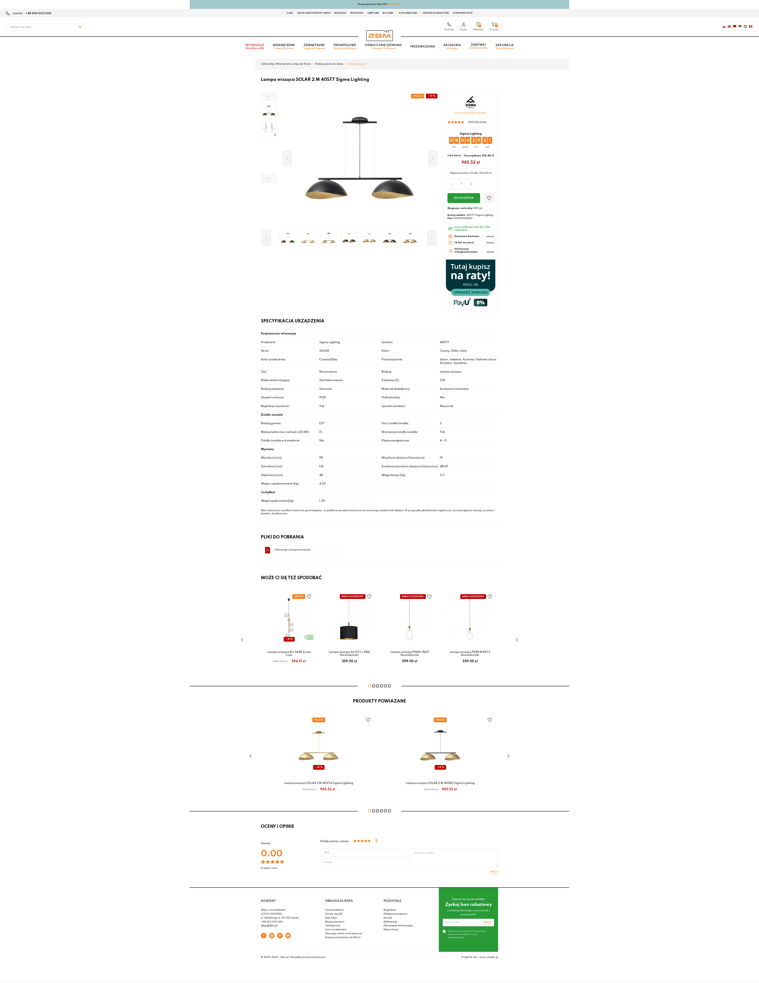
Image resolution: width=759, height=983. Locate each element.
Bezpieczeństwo (335, 922)
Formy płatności (334, 910)
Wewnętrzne (284, 47)
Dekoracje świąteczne (436, 13)
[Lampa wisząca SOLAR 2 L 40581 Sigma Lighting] (410, 238)
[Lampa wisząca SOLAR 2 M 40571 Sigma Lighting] (288, 238)
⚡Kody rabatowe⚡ (408, 13)
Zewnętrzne (314, 47)
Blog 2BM (388, 13)
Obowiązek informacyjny (398, 925)
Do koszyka (464, 198)
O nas (290, 13)
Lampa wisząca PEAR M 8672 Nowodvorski (470, 653)
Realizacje (340, 13)
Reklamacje (390, 922)
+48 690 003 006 (38, 13)
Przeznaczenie (422, 46)
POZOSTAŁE (392, 901)
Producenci (356, 13)
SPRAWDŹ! (394, 4)
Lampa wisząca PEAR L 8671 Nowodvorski (409, 653)
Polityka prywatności (395, 914)
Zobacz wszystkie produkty (471, 113)
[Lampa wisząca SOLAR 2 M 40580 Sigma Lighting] (328, 238)
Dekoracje (505, 47)
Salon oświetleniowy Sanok (313, 13)
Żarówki (478, 46)
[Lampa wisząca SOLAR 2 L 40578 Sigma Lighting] (390, 238)
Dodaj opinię (478, 122)
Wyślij (494, 872)
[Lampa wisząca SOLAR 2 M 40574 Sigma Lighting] (308, 238)
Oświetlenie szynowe (383, 47)
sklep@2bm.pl (269, 925)
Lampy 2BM (373, 13)
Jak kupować (332, 925)
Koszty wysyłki (334, 914)
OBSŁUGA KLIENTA (339, 901)
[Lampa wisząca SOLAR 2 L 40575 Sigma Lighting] (369, 238)
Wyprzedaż (254, 47)
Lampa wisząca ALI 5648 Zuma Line (289, 653)
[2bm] (379, 35)
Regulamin (389, 910)
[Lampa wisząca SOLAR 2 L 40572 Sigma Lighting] (349, 238)
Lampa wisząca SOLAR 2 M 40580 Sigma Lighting (440, 783)
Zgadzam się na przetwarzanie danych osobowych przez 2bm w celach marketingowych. (467, 934)
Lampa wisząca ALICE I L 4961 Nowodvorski (349, 653)
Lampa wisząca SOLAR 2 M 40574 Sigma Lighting (318, 783)
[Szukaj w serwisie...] (80, 27)
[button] (269, 96)
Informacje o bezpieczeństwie (293, 550)
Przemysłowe (344, 47)
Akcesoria (452, 47)
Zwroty (387, 918)
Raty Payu (331, 918)
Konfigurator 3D (463, 13)
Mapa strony (390, 929)
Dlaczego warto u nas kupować (343, 933)
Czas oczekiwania (335, 929)
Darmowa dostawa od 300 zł (342, 937)
